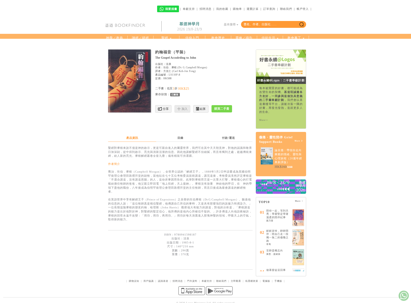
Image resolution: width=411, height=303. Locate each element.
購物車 (237, 8)
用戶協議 (148, 301)
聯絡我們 (286, 8)
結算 (202, 129)
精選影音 (268, 46)
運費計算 (253, 8)
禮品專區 (114, 54)
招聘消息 (205, 8)
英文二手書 (217, 54)
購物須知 (134, 301)
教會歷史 (218, 38)
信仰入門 (192, 38)
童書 (244, 46)
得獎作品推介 (139, 54)
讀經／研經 (140, 38)
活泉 (168, 84)
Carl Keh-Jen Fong (184, 91)
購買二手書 (221, 129)
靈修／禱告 (244, 38)
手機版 (278, 301)
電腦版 (266, 301)
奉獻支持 (189, 8)
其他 (294, 46)
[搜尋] (301, 24)
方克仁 (167, 91)
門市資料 (192, 301)
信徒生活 (268, 38)
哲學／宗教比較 (166, 46)
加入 (184, 129)
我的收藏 (222, 8)
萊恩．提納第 (273, 275)
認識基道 (163, 301)
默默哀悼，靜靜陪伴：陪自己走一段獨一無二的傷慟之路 (277, 256)
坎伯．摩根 (170, 88)
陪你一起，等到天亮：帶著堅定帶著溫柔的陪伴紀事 (277, 235)
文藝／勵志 (218, 46)
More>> (263, 140)
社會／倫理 (140, 46)
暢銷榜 (166, 54)
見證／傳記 (192, 46)
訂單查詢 (269, 8)
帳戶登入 (303, 8)
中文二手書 (191, 54)
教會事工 (294, 38)
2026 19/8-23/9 (189, 26)
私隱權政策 (251, 301)
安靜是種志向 (274, 271)
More (298, 162)
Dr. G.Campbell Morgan (192, 88)
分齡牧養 (113, 46)
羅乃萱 (269, 241)
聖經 (164, 38)
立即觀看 (236, 301)
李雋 (268, 265)
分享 (165, 129)
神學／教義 (114, 38)
